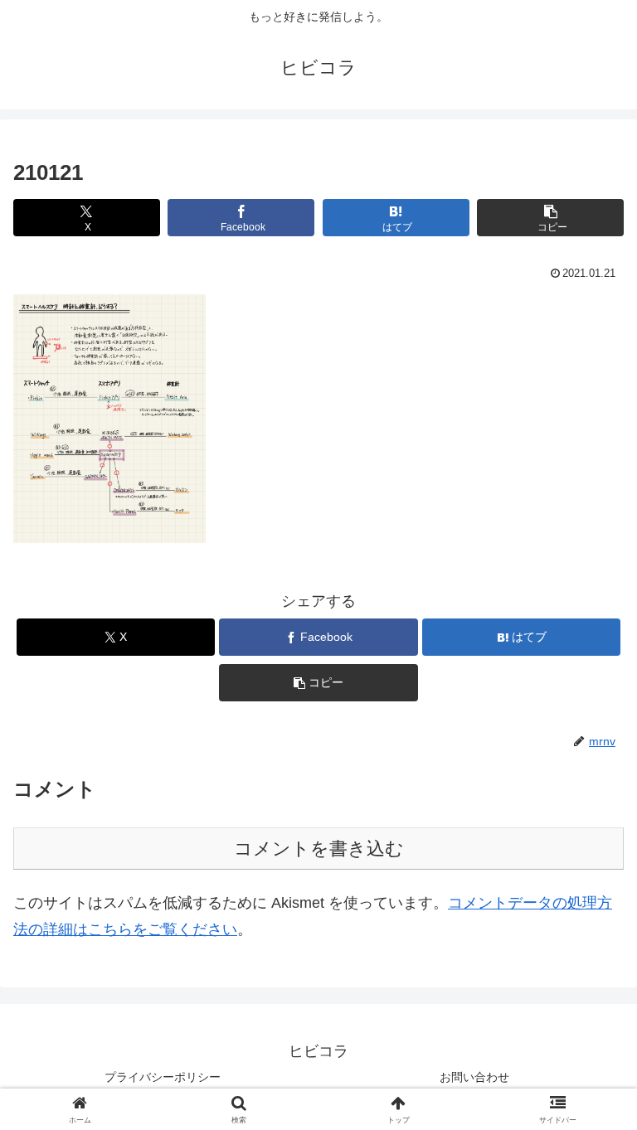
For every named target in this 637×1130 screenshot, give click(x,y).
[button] (550, 217)
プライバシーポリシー (163, 1077)
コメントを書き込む (319, 848)
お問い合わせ (474, 1077)
